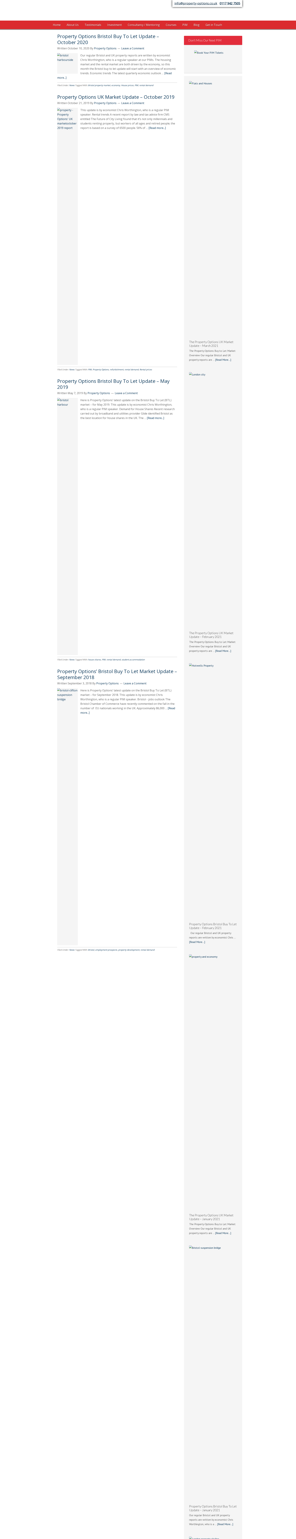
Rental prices (146, 369)
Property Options (80, 11)
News (72, 85)
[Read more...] (157, 128)
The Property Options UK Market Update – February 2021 (211, 635)
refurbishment (117, 369)
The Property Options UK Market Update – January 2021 (211, 1217)
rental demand (146, 85)
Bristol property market (99, 85)
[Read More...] (223, 359)
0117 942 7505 (230, 3)
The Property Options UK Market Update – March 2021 (211, 344)
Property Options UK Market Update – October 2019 (116, 97)
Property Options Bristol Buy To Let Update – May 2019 (113, 384)
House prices (127, 85)
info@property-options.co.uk (195, 3)
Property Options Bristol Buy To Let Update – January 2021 (213, 1508)
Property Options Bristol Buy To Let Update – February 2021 (213, 926)
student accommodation (133, 659)
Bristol (91, 949)
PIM (136, 85)
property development (128, 949)
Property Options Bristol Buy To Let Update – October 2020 (108, 39)
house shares (94, 659)
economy (115, 85)
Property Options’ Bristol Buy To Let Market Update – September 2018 (117, 674)
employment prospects (106, 949)
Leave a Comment (132, 48)
